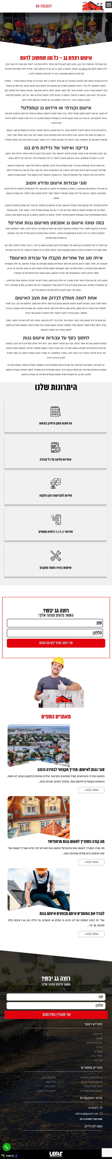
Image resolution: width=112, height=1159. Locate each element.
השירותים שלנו (94, 1042)
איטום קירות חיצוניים (91, 1077)
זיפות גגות (50, 1086)
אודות (99, 1038)
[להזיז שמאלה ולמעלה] (2, 1155)
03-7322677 (44, 6)
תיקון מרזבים (49, 1077)
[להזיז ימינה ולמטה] (4, 1157)
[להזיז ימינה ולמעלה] (4, 1155)
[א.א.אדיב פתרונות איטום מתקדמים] (93, 6)
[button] (7, 1147)
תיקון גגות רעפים (93, 1086)
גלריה (99, 1047)
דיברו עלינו (96, 1055)
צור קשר (97, 1060)
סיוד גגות (51, 1081)
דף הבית (97, 1034)
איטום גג (83, 68)
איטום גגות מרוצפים (92, 1081)
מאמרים (98, 1051)
